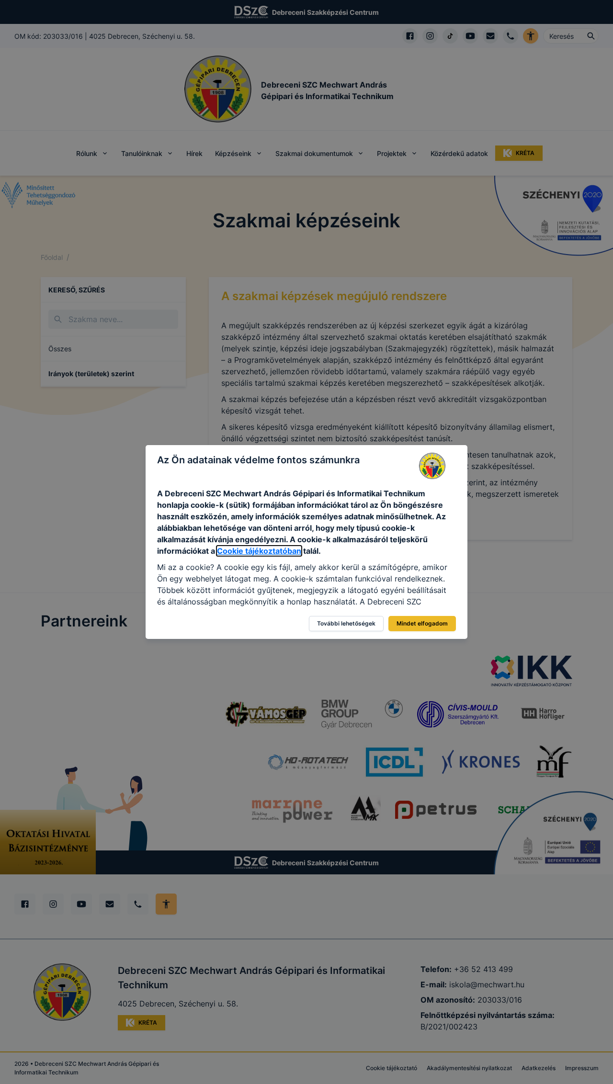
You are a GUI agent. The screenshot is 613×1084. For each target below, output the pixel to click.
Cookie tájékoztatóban (259, 551)
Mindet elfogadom (422, 623)
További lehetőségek (346, 623)
